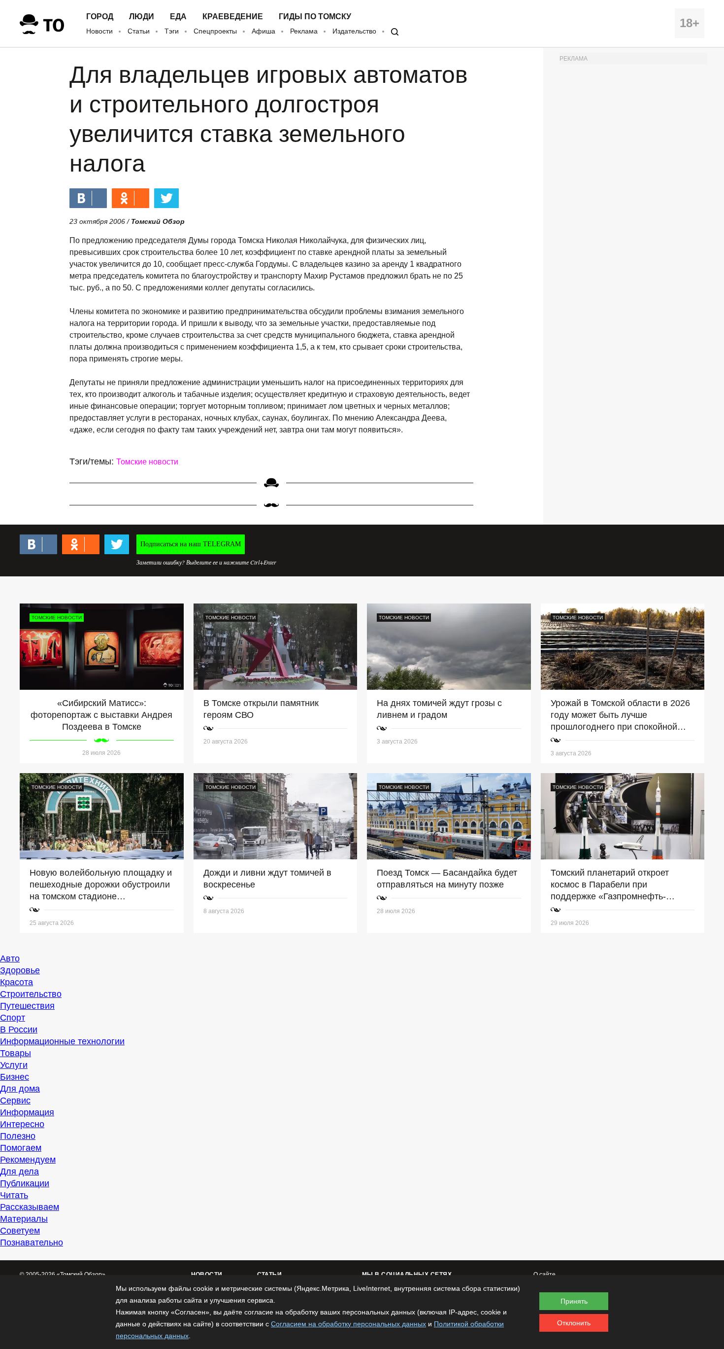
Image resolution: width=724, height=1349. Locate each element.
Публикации (24, 1183)
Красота (16, 982)
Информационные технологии (62, 1041)
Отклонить (574, 1323)
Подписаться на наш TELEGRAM (190, 544)
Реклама (304, 31)
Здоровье (20, 970)
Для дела (19, 1171)
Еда (178, 17)
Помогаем (20, 1148)
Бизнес (14, 1077)
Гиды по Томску (315, 17)
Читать (14, 1195)
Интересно (22, 1124)
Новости (99, 31)
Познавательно (31, 1242)
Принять (574, 1301)
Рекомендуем (28, 1160)
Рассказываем (29, 1207)
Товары (15, 1053)
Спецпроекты (215, 31)
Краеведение (232, 17)
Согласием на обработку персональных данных (348, 1324)
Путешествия (27, 1006)
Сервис (15, 1100)
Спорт (12, 1018)
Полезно (17, 1136)
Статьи (139, 31)
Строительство (31, 994)
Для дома (20, 1089)
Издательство (354, 31)
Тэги (172, 31)
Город (99, 17)
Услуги (14, 1065)
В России (18, 1029)
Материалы (24, 1219)
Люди (141, 17)
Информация (27, 1112)
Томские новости (147, 462)
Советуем (20, 1231)
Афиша (263, 31)
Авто (10, 958)
